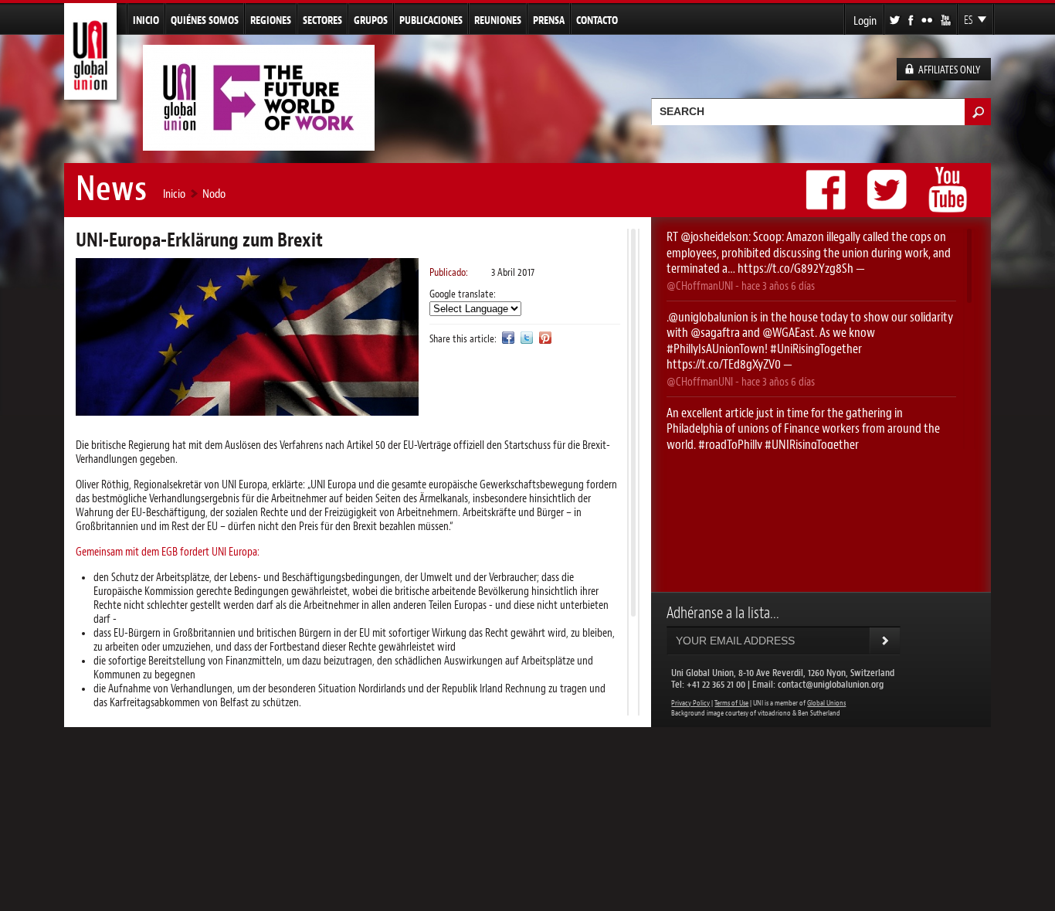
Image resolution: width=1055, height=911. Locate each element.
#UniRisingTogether (816, 348)
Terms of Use (731, 703)
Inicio (146, 20)
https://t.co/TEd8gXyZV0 (724, 364)
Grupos (371, 20)
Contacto (597, 20)
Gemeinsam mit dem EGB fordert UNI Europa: (168, 552)
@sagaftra (715, 332)
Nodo (214, 193)
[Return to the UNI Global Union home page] (90, 93)
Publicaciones (431, 20)
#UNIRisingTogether (812, 444)
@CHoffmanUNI (700, 286)
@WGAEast (788, 332)
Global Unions (826, 703)
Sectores (322, 20)
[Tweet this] (527, 337)
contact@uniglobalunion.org (831, 684)
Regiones (270, 20)
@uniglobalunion (708, 317)
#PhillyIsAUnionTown (716, 348)
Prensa (549, 20)
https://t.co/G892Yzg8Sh (795, 268)
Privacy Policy (690, 703)
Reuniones (497, 20)
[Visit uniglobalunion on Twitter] (896, 18)
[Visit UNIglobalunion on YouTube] (947, 18)
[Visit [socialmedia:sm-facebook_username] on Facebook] (911, 18)
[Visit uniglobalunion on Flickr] (928, 18)
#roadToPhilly (730, 444)
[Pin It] (545, 337)
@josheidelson (714, 236)
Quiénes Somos (205, 20)
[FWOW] (259, 144)
